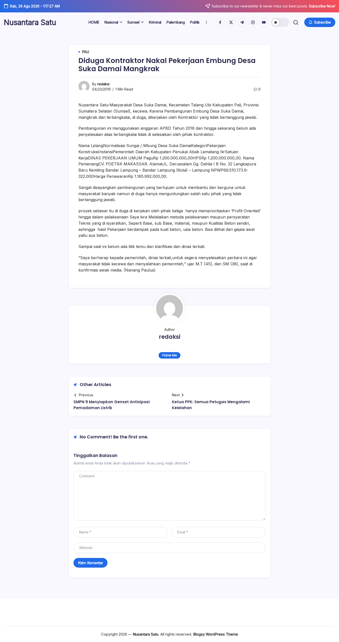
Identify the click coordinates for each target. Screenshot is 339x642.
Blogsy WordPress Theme (215, 634)
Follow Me (169, 355)
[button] (280, 22)
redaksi (103, 84)
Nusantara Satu (30, 22)
